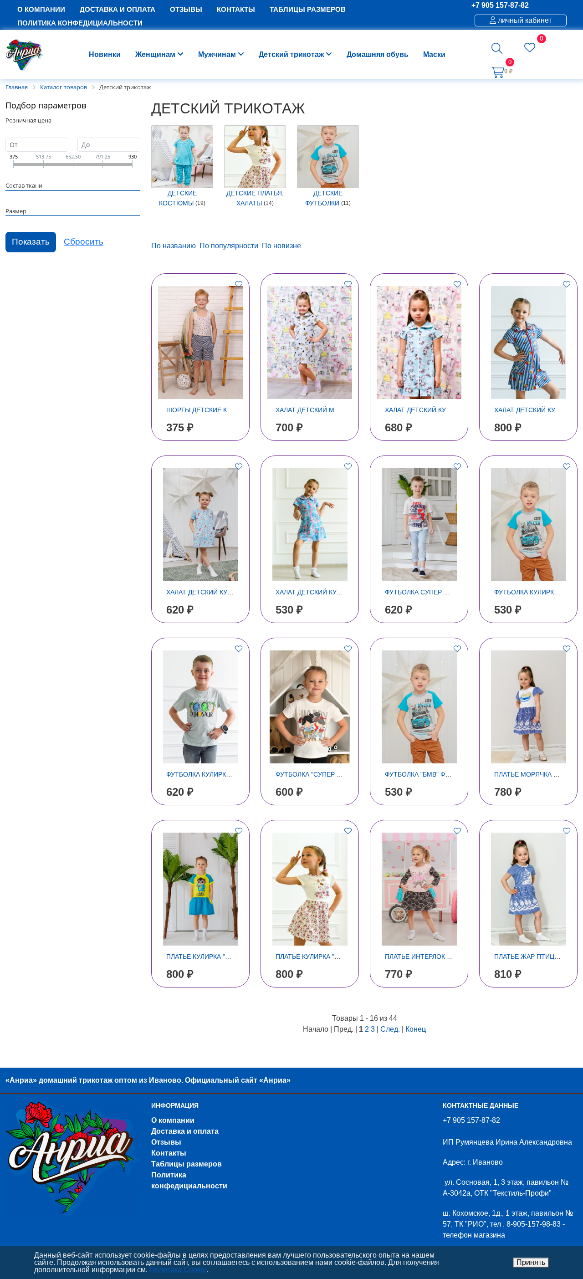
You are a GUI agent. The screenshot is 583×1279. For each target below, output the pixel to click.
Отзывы (166, 1142)
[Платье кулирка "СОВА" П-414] (200, 889)
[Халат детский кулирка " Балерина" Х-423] (309, 524)
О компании (172, 1120)
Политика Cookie (178, 1270)
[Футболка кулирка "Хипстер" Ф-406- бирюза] (528, 524)
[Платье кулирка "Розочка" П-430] (309, 889)
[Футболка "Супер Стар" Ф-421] (309, 706)
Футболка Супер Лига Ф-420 (432, 592)
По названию (173, 246)
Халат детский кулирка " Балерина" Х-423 (347, 592)
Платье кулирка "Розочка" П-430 (331, 956)
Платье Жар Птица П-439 (536, 956)
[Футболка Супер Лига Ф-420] (419, 524)
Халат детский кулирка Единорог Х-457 (453, 410)
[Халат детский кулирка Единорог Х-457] (419, 342)
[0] (529, 49)
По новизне (281, 246)
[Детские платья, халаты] (255, 156)
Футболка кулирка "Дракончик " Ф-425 (231, 774)
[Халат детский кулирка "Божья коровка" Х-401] (200, 524)
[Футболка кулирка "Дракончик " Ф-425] (200, 706)
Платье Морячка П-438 (532, 774)
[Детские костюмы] (182, 156)
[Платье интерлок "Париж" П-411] (419, 889)
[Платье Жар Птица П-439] (528, 889)
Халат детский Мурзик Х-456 (324, 410)
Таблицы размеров (186, 1164)
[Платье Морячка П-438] (528, 706)
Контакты (168, 1153)
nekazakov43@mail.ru (479, 1131)
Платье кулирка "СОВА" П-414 (215, 956)
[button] (496, 48)
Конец (415, 1029)
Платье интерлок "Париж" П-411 (439, 956)
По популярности (228, 246)
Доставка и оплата (185, 1131)
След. (390, 1029)
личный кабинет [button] (524, 20)
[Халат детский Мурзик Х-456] (309, 342)
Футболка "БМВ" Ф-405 (422, 774)
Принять (531, 1262)
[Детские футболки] (328, 156)
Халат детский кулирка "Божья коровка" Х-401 (247, 592)
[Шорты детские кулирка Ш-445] (200, 342)
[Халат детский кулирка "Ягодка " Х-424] (528, 342)
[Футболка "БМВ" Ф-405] (419, 706)
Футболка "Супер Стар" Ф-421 (326, 774)
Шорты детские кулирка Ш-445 (219, 410)
